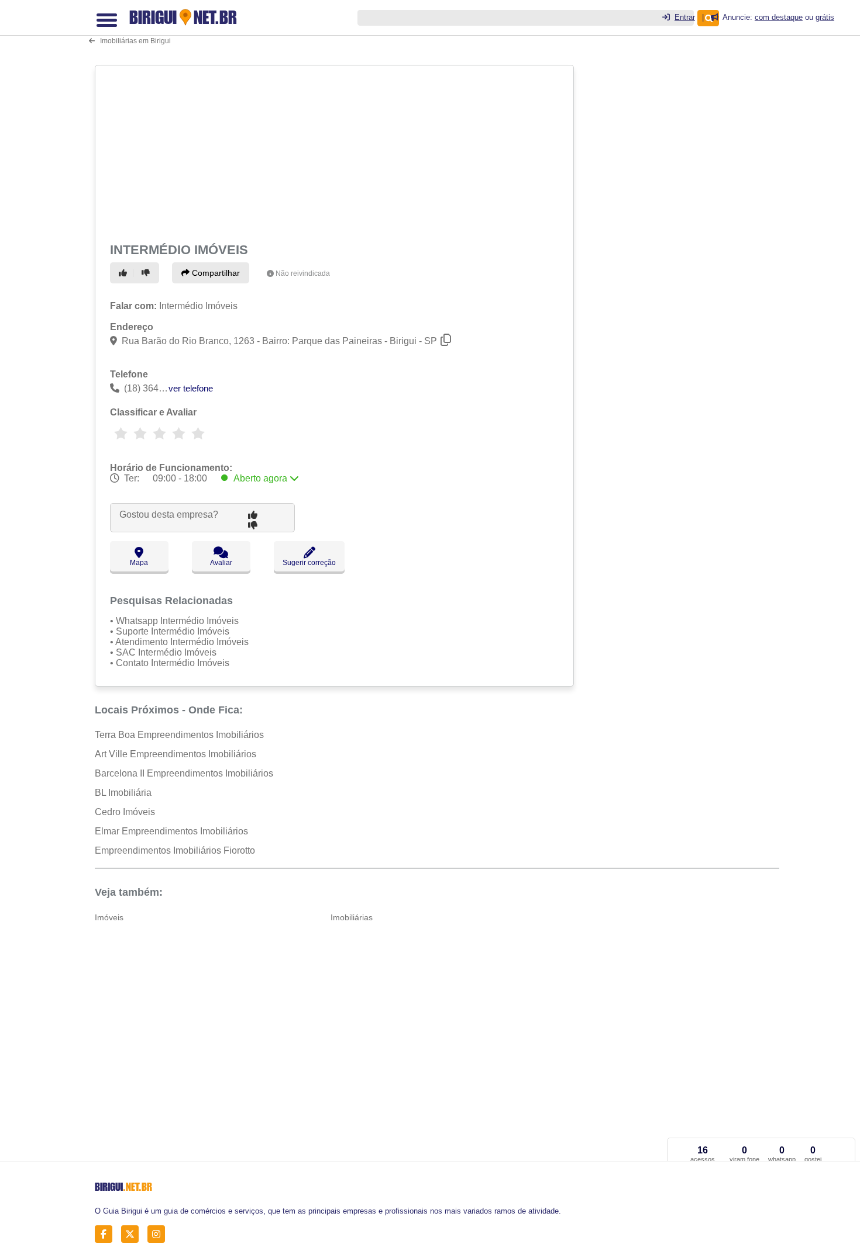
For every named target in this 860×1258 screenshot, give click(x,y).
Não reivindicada (303, 273)
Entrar (685, 17)
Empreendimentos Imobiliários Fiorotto (175, 850)
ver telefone (190, 388)
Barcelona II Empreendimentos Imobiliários (184, 773)
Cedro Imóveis (125, 812)
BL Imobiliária (123, 793)
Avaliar (221, 563)
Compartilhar (215, 273)
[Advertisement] (336, 152)
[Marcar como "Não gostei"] (147, 273)
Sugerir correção (309, 563)
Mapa (139, 563)
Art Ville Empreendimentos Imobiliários (175, 754)
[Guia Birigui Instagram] (159, 1234)
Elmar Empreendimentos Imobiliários (171, 831)
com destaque (779, 17)
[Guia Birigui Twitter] (133, 1234)
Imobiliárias (352, 917)
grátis (825, 17)
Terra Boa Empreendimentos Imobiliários (179, 735)
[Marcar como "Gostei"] (124, 273)
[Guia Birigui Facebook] (107, 1234)
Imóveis (109, 917)
